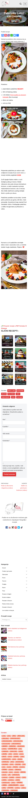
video (18, 394)
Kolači (10, 756)
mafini (14, 759)
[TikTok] (13, 794)
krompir (16, 756)
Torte (4, 779)
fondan (4, 748)
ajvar (4, 735)
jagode (5, 753)
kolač (4, 756)
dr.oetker (20, 390)
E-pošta (6, 426)
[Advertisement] (14, 154)
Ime (4, 419)
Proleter (5, 772)
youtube (19, 397)
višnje (22, 785)
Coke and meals (16, 743)
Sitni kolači (16, 774)
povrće (11, 769)
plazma (9, 766)
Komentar (6, 440)
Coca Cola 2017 (15, 738)
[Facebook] (2, 794)
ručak (23, 772)
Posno (5, 769)
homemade (5, 751)
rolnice (17, 772)
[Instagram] (8, 794)
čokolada (6, 790)
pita (24, 764)
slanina (12, 777)
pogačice (22, 766)
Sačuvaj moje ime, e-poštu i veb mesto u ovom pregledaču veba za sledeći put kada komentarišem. (14, 468)
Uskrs (17, 779)
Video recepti (21, 21)
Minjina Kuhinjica (15, 796)
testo (24, 777)
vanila (13, 782)
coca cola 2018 (7, 741)
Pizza (4, 766)
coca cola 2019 (18, 741)
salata (4, 774)
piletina (18, 764)
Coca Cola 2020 (6, 743)
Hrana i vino (13, 751)
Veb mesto (6, 433)
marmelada (6, 761)
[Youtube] (5, 794)
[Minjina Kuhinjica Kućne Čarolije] (5, 4)
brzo (14, 735)
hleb (20, 748)
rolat (10, 772)
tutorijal (11, 779)
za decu (17, 787)
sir (9, 774)
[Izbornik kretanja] (25, 4)
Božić (9, 735)
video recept (6, 397)
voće (13, 397)
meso (12, 761)
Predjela (18, 769)
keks (10, 753)
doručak (12, 746)
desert (5, 746)
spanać (18, 777)
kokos (21, 753)
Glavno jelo (13, 748)
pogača (15, 766)
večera (19, 782)
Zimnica (23, 787)
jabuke (20, 751)
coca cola (5, 738)
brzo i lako (11, 390)
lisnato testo (6, 759)
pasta (11, 764)
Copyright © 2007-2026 (6, 796)
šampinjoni (14, 790)
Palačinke (13, 21)
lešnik (22, 756)
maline (4, 394)
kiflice (15, 753)
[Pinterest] (11, 794)
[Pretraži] (21, 4)
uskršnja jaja (6, 782)
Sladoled (5, 777)
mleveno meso (19, 761)
